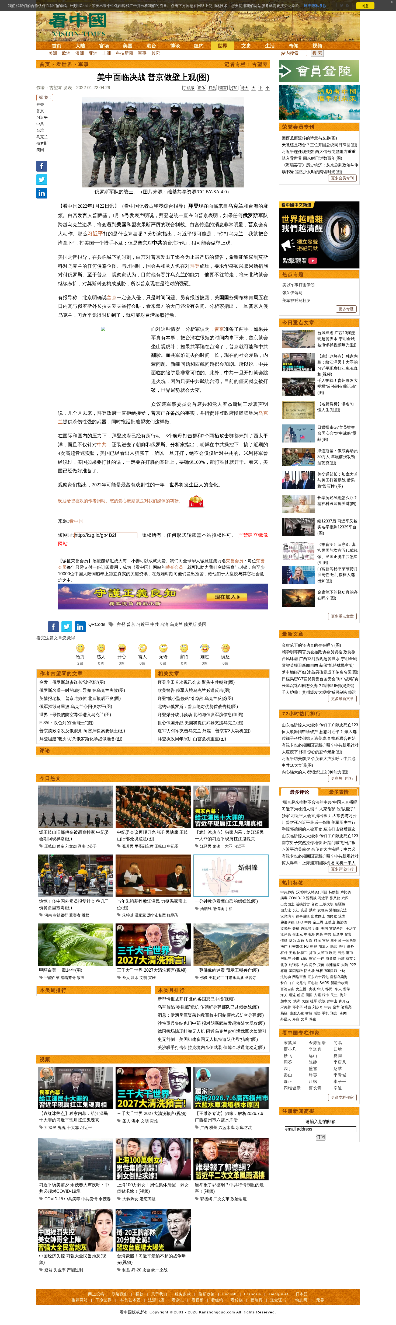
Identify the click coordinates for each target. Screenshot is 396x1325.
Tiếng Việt (278, 1294)
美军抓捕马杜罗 (296, 300)
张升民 (128, 846)
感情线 (218, 908)
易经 (284, 1013)
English (229, 1294)
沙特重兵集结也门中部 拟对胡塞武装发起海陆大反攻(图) (211, 1023)
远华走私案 (156, 915)
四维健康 (292, 1088)
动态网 (301, 1300)
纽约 (199, 45)
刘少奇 (317, 1007)
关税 (295, 928)
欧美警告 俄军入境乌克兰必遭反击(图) (194, 690)
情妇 (283, 941)
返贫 (48, 1270)
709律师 (330, 971)
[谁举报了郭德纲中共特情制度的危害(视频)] (231, 1141)
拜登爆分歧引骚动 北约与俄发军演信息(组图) (200, 714)
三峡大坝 (326, 904)
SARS (324, 983)
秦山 (288, 1075)
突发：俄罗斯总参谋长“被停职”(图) (72, 682)
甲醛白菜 (52, 977)
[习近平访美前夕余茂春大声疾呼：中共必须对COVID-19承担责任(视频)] (75, 1141)
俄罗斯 (42, 143)
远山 (313, 1055)
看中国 (80, 24)
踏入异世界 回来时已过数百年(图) (312, 158)
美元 (292, 953)
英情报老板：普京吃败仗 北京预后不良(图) (80, 698)
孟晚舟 (285, 928)
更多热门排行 (342, 778)
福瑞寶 (257, 1300)
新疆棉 (340, 904)
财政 (304, 959)
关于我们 (159, 1294)
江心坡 (313, 983)
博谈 (175, 45)
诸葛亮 (346, 1007)
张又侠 (335, 898)
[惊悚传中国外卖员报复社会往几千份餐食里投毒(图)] (75, 857)
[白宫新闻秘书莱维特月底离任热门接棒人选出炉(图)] (298, 568)
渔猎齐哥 (68, 977)
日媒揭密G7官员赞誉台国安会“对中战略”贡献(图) (336, 433)
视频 (317, 45)
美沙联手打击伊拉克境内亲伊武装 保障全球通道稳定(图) (211, 1047)
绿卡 (325, 995)
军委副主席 (144, 846)
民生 (335, 995)
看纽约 (217, 1300)
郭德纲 (206, 1199)
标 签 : (45, 97)
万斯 (315, 928)
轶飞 (288, 1055)
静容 (313, 1075)
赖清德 (341, 922)
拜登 (40, 104)
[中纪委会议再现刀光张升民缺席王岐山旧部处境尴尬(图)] (153, 788)
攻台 (146, 1270)
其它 (155, 53)
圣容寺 (250, 977)
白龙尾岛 (299, 983)
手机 (325, 1013)
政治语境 (239, 1199)
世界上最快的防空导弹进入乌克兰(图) (75, 714)
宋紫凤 (290, 1042)
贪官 (348, 934)
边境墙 (306, 928)
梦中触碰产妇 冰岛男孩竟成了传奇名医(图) (320, 672)
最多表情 (339, 792)
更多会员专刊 (342, 178)
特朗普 (334, 892)
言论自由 (287, 989)
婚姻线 (205, 908)
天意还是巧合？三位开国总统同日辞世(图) (319, 144)
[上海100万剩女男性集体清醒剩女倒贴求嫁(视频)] (153, 1141)
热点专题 (293, 274)
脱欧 (333, 946)
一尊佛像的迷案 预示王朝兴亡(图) (227, 970)
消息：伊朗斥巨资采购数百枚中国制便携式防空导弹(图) (211, 1015)
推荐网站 (80, 1300)
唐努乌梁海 (339, 977)
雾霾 (283, 971)
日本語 (302, 1294)
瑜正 (288, 1081)
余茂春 (105, 1199)
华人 (320, 989)
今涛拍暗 (317, 1042)
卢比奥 (346, 892)
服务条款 (183, 1294)
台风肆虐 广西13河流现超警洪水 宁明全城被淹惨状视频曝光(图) (336, 338)
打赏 (212, 88)
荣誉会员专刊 (298, 127)
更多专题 (346, 309)
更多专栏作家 (342, 1097)
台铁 (314, 904)
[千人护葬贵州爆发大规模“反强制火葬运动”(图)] (298, 380)
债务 (350, 946)
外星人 (285, 1019)
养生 (312, 1019)
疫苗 (304, 910)
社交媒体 (296, 946)
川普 (323, 892)
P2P (352, 965)
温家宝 (140, 915)
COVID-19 (53, 1199)
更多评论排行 (342, 869)
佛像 (204, 977)
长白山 (285, 983)
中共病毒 (72, 1199)
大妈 (304, 965)
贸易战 (311, 898)
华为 (292, 941)
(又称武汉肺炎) (307, 892)
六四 (345, 898)
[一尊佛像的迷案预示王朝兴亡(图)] (231, 926)
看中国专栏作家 (301, 1032)
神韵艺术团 (130, 1300)
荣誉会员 (234, 561)
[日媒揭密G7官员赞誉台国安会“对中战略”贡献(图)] (298, 427)
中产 (320, 959)
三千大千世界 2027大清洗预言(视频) (151, 970)
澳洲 (79, 53)
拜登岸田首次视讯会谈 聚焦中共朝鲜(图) (196, 682)
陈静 (313, 1062)
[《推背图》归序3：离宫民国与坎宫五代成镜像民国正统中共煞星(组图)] (298, 544)
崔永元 (297, 934)
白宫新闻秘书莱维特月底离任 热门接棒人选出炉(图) (337, 574)
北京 (283, 965)
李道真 (315, 1049)
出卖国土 (287, 904)
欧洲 (66, 53)
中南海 (309, 934)
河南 (48, 915)
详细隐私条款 (315, 6)
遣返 (292, 995)
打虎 (317, 941)
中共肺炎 (287, 892)
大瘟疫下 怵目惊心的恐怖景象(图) (312, 751)
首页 (56, 45)
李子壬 (340, 1081)
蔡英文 (351, 959)
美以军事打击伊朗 (298, 285)
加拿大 (323, 946)
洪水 (134, 977)
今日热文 (50, 778)
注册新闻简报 (298, 1111)
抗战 (321, 1001)
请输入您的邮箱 (320, 1121)
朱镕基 (128, 915)
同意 (365, 6)
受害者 (75, 915)
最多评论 (299, 792)
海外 (344, 995)
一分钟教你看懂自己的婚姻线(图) (226, 901)
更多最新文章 (342, 698)
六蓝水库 (226, 1127)
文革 (304, 1019)
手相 (228, 908)
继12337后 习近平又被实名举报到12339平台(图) (337, 527)
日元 (341, 953)
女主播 (301, 989)
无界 (320, 1300)
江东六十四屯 (318, 977)
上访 (341, 971)
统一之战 (159, 1270)
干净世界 (103, 1300)
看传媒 (237, 1300)
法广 (283, 946)
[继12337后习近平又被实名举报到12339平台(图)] (298, 521)
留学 (346, 989)
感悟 (317, 1013)
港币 (349, 953)
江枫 (313, 1081)
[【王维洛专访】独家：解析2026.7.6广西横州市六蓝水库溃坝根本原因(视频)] (231, 1070)
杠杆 (283, 953)
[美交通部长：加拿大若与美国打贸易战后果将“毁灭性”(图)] (298, 474)
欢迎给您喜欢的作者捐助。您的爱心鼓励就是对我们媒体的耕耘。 (120, 500)
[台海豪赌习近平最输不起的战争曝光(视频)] (153, 1212)
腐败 (300, 941)
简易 (338, 1042)
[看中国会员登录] (319, 71)
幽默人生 (297, 1013)
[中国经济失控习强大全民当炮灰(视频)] (75, 1212)
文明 (143, 977)
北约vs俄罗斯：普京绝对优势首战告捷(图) (198, 706)
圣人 (126, 977)
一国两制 (349, 941)
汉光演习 (287, 916)
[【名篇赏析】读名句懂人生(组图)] (298, 404)
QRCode (96, 624)
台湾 (40, 130)
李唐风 (340, 1062)
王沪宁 (351, 928)
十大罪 (226, 846)
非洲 (106, 53)
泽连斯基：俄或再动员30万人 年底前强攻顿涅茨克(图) (337, 456)
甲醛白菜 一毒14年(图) (60, 970)
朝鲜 (313, 946)
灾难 (152, 977)
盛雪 (313, 1068)
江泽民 (205, 846)
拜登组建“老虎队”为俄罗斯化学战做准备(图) (80, 739)
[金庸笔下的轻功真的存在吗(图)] (298, 592)
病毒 (283, 898)
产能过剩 (75, 1270)
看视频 (198, 1300)
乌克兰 (42, 137)
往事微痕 (303, 916)
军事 (142, 53)
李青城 (340, 1075)
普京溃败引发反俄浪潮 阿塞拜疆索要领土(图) (82, 730)
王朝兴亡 (216, 977)
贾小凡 (290, 1049)
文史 (246, 45)
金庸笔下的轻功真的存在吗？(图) (311, 645)
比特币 (302, 953)
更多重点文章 (342, 616)
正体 (201, 88)
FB (306, 946)
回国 (308, 995)
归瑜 (338, 1049)
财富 (312, 959)
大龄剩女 (130, 1199)
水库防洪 (244, 1127)
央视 (312, 989)
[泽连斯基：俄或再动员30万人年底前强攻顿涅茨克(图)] (298, 450)
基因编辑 (296, 971)
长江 (295, 910)
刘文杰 (71, 846)
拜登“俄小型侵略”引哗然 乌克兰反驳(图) (195, 698)
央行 (342, 946)
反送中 (338, 934)
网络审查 (299, 977)
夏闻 (338, 1055)
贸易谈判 (336, 928)
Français (252, 1294)
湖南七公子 (87, 846)
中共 (40, 124)
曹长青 (315, 1088)
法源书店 (156, 1300)
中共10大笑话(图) (297, 765)
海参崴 (331, 959)
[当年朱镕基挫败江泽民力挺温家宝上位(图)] (153, 857)
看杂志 (178, 1300)
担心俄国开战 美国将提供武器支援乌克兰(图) (200, 722)
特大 (244, 88)
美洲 (52, 53)
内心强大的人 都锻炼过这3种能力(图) (315, 772)
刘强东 (294, 965)
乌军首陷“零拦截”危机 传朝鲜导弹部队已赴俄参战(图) (208, 1007)
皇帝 (336, 1007)
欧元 (332, 953)
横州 (213, 1127)
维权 (85, 915)
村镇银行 (60, 915)
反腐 (308, 941)
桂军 (313, 1001)
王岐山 (50, 846)
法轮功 (285, 977)
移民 (328, 989)
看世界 (64, 64)
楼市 (295, 959)
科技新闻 (124, 53)
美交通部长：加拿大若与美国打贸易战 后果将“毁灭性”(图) (337, 480)
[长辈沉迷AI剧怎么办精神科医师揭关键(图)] (298, 497)
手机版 (188, 88)
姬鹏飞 (172, 915)
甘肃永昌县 (234, 977)
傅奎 (60, 846)
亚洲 (93, 53)
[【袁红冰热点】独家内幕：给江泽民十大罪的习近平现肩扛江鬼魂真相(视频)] (231, 788)
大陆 (80, 45)
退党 (341, 916)
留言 (223, 88)
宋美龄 (285, 1007)
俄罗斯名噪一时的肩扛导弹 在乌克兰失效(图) (82, 690)
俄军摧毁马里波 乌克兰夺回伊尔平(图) (75, 706)
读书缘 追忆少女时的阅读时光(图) (312, 171)
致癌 (80, 977)
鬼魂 (216, 846)
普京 (40, 111)
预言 (334, 1013)
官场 (104, 45)
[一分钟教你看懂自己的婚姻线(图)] (231, 857)
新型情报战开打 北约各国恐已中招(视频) (196, 999)
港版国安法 (338, 910)
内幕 (319, 934)
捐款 (140, 1294)
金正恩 (318, 922)
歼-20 (136, 1270)
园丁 (288, 1068)
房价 (312, 965)
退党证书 (278, 1300)
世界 (222, 45)
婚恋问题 (148, 1199)
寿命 (295, 1019)
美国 (128, 45)
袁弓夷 (322, 910)
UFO (299, 922)
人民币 (322, 953)
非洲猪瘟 (333, 965)
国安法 (285, 910)
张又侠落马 (292, 292)
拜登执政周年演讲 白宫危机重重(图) (192, 739)
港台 (151, 45)
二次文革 (221, 1199)
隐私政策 (207, 1294)
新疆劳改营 (339, 983)
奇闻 (293, 45)
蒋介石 (344, 1001)
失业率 (60, 1270)
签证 (300, 995)
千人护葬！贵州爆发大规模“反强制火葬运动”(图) (337, 386)
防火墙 (309, 971)
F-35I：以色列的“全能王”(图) (66, 722)
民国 (305, 1001)
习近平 (42, 117)
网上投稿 (96, 1294)
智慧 (308, 1013)
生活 (270, 45)
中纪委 (172, 846)
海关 (283, 995)
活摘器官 (303, 904)
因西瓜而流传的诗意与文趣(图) (309, 138)
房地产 (285, 959)
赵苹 (338, 1068)
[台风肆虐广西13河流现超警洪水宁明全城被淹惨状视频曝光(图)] (298, 332)
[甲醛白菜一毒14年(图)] (75, 926)
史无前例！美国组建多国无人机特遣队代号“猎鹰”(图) (208, 1039)
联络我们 (120, 1294)
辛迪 (338, 1088)
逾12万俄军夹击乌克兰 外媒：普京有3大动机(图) (204, 730)
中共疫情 (89, 1199)
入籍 (317, 995)
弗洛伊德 (287, 922)
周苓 (288, 1062)
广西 (204, 1127)
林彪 (307, 1007)
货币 (312, 953)
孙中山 (332, 1001)
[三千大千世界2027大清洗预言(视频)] (153, 926)
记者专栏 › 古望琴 (246, 64)
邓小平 (297, 1007)
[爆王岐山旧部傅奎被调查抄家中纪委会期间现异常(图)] (75, 788)
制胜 (126, 1270)
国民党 (331, 916)
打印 (234, 88)
